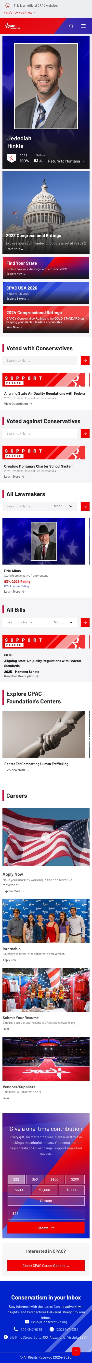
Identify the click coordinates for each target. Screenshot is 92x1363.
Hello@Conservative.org (49, 1322)
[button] (71, 26)
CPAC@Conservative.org (25, 1091)
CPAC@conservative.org (60, 1022)
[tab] (16, 1179)
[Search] (85, 360)
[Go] (76, 1351)
